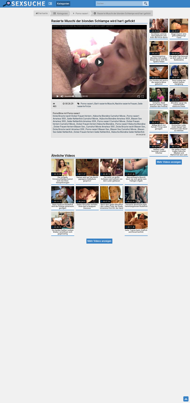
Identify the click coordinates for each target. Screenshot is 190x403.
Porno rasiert (87, 103)
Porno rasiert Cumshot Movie (111, 121)
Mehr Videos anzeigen (99, 241)
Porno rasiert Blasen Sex (98, 129)
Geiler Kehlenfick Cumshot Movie (83, 118)
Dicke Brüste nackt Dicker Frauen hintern (72, 116)
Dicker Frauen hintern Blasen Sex (69, 126)
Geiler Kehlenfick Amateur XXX (81, 121)
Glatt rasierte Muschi (104, 103)
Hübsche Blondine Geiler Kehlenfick (127, 132)
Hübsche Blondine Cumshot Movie (109, 116)
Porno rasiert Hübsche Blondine (130, 124)
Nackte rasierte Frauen (126, 103)
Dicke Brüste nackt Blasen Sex (130, 126)
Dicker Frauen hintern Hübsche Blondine (95, 124)
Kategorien (63, 3)
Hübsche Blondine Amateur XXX (114, 118)
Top (186, 399)
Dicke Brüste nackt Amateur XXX (69, 129)
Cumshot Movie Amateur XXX (100, 126)
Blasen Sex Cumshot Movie (123, 129)
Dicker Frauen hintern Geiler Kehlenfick (92, 132)
